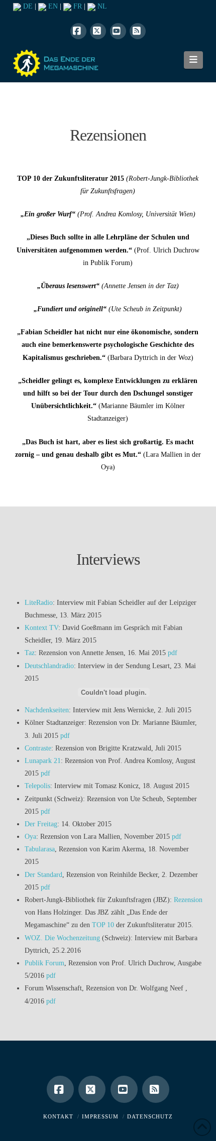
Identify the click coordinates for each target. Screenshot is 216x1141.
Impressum (100, 1116)
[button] (193, 59)
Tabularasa (40, 849)
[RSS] (138, 31)
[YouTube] (118, 31)
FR (76, 6)
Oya (30, 836)
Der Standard (43, 874)
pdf (172, 653)
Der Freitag (41, 824)
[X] (98, 31)
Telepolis (37, 786)
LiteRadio (39, 602)
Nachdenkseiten (47, 710)
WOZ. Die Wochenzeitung (62, 938)
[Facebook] (78, 31)
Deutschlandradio (49, 666)
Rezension (188, 900)
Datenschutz (150, 1116)
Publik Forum (44, 963)
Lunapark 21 (43, 761)
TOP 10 (103, 925)
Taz (30, 653)
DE (27, 6)
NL (101, 6)
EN (52, 6)
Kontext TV (41, 627)
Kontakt (58, 1116)
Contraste (38, 748)
